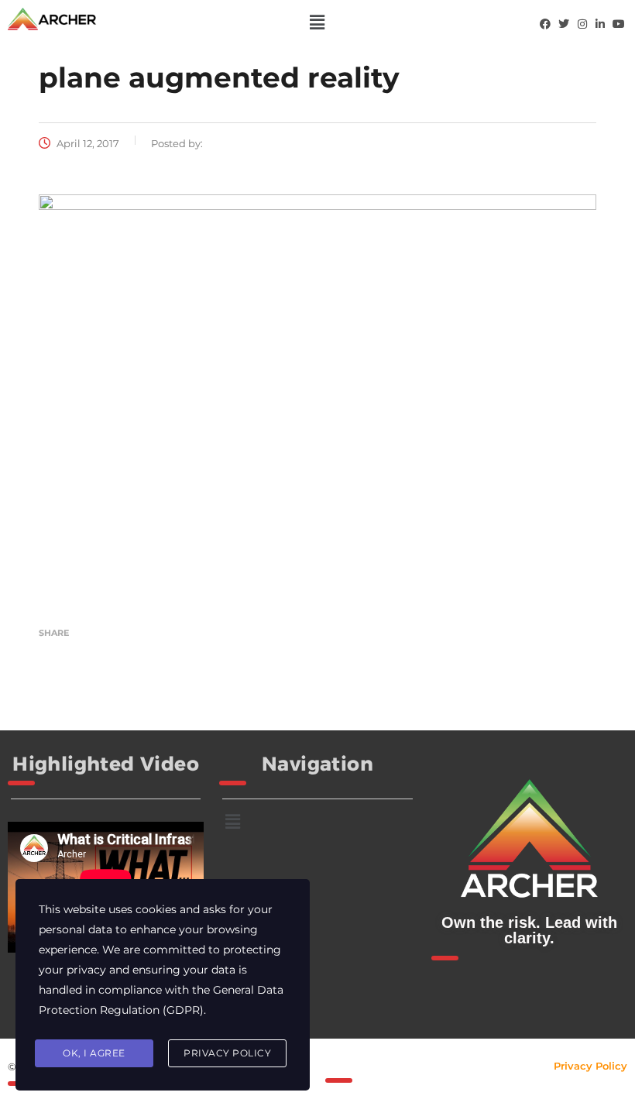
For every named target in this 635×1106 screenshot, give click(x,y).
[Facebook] (545, 24)
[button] (317, 22)
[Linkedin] (600, 24)
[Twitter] (563, 24)
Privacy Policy (590, 1066)
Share (54, 632)
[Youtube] (618, 24)
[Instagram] (582, 24)
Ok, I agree (94, 1053)
